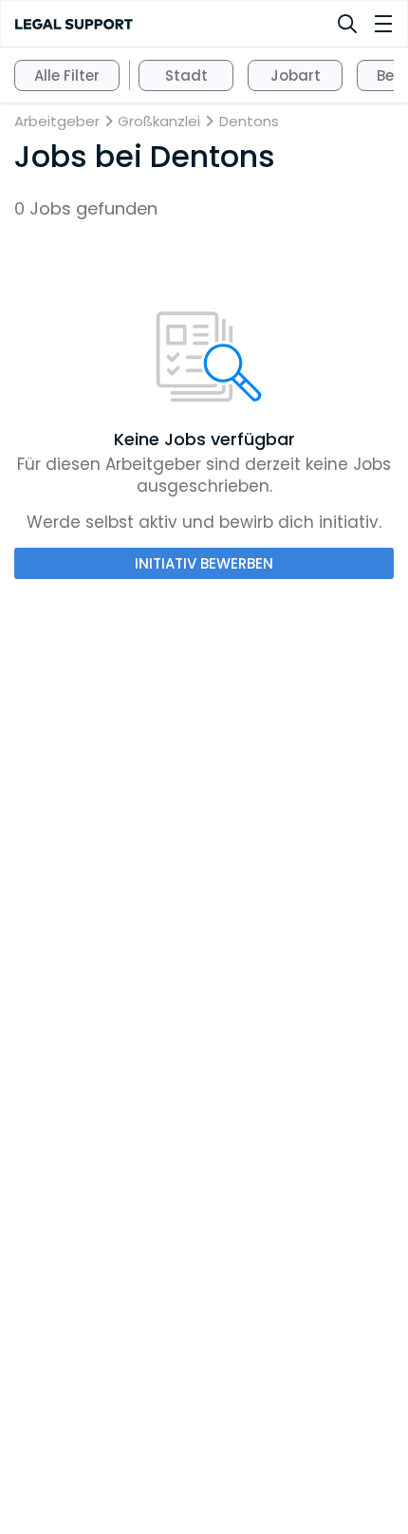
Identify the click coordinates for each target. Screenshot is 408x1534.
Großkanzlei (159, 121)
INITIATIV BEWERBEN (204, 563)
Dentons (249, 121)
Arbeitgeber (57, 121)
